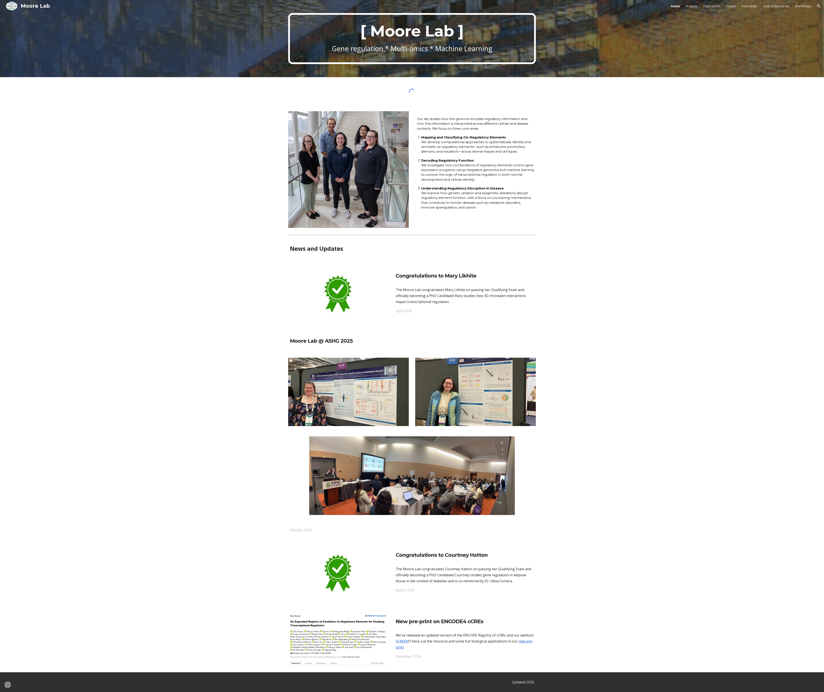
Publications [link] (711, 6)
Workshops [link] (803, 6)
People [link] (731, 6)
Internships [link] (749, 6)
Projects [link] (692, 6)
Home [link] (675, 6)
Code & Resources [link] (776, 6)
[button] (819, 6)
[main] (412, 38)
